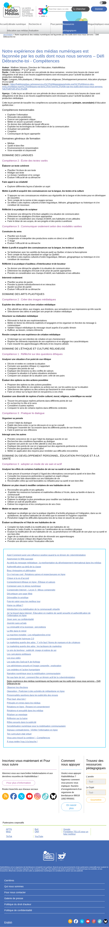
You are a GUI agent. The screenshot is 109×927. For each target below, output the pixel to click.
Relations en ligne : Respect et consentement (28, 707)
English (103, 2)
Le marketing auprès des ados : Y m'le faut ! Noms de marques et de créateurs (43, 642)
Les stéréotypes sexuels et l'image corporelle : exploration (34, 666)
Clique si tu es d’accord (18, 578)
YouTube (39, 836)
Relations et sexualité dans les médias (25, 710)
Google (66, 829)
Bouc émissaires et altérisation (21, 570)
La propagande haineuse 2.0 (20, 639)
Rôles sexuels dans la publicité (21, 722)
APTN (9, 829)
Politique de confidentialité (18, 910)
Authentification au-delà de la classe (24, 567)
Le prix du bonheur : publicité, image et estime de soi (31, 650)
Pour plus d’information (18, 783)
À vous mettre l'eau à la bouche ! (22, 741)
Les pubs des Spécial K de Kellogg (23, 662)
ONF (37, 832)
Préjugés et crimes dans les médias (23, 703)
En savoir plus (71, 807)
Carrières (9, 880)
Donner (99, 9)
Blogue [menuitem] (91, 24)
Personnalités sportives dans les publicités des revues (32, 695)
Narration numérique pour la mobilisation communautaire (33, 673)
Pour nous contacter (15, 892)
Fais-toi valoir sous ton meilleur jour (23, 601)
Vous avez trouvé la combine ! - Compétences (28, 738)
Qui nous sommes (14, 886)
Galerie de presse (13, 898)
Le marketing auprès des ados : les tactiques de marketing (34, 646)
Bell (36, 829)
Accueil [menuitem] (3, 24)
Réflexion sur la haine (17, 718)
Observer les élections (17, 687)
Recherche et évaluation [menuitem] (35, 27)
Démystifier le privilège (17, 597)
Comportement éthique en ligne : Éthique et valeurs (31, 582)
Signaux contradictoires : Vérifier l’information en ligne (32, 730)
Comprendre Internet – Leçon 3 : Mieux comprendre (31, 590)
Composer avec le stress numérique (24, 586)
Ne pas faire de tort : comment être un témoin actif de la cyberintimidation (41, 677)
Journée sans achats (16, 623)
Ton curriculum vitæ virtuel (19, 734)
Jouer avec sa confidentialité (20, 619)
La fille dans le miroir (16, 631)
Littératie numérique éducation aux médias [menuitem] (17, 27)
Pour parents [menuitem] (57, 24)
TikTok (9, 836)
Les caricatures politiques (19, 654)
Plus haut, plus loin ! (16, 699)
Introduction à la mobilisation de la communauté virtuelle (33, 609)
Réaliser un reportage (17, 714)
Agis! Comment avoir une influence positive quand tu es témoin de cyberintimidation (46, 555)
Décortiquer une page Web (19, 594)
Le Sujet (90, 787)
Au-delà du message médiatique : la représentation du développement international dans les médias (54, 563)
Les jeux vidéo (14, 658)
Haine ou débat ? (15, 605)
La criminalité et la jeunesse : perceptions (26, 627)
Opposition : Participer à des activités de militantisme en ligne (36, 691)
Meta (8, 832)
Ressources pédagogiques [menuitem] (69, 27)
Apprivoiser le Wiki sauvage (20, 559)
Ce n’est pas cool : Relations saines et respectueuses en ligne (36, 574)
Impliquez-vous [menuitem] (102, 24)
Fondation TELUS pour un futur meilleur (75, 833)
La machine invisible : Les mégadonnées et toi (29, 635)
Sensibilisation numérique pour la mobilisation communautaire (36, 726)
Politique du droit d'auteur (17, 904)
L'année (90, 776)
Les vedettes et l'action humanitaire (23, 670)
